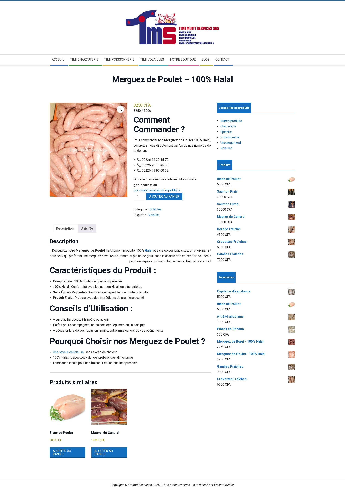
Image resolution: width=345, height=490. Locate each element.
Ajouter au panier (164, 196)
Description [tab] (65, 228)
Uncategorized (230, 143)
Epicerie (226, 132)
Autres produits (231, 121)
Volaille (153, 215)
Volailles (155, 209)
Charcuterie (228, 126)
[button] (120, 109)
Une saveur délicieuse (68, 352)
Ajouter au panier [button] (62, 452)
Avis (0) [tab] (87, 228)
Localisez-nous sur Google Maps (157, 190)
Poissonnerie (229, 137)
